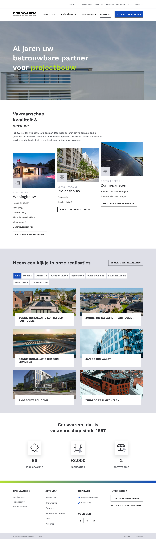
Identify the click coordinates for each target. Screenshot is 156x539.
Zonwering (17, 208)
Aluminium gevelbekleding (25, 217)
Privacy (31, 536)
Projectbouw (67, 14)
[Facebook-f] (80, 520)
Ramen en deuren (21, 203)
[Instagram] (87, 520)
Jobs (130, 4)
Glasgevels (62, 197)
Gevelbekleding (64, 202)
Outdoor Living (19, 212)
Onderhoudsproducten (23, 227)
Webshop (139, 4)
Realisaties (74, 4)
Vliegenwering (19, 222)
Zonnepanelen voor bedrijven (114, 196)
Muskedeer (139, 536)
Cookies (39, 536)
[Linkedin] (94, 520)
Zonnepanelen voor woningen (114, 191)
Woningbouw (49, 14)
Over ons (99, 4)
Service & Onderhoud (115, 4)
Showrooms (87, 4)
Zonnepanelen (87, 14)
